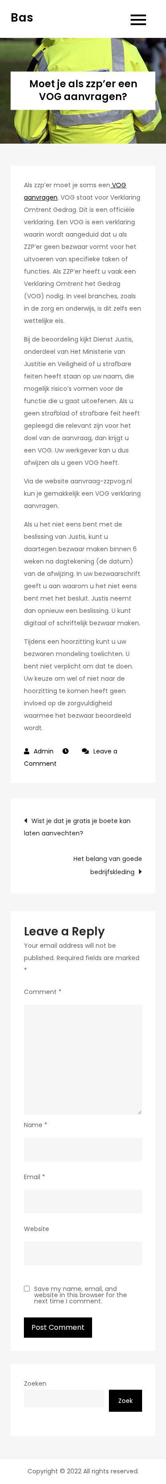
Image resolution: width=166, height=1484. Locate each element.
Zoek (125, 1400)
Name (35, 1124)
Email (34, 1176)
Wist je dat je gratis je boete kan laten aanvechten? (77, 827)
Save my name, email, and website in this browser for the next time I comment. (80, 1295)
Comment (43, 991)
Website (36, 1228)
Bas (22, 18)
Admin (44, 751)
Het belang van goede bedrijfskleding (107, 865)
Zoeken (35, 1383)
